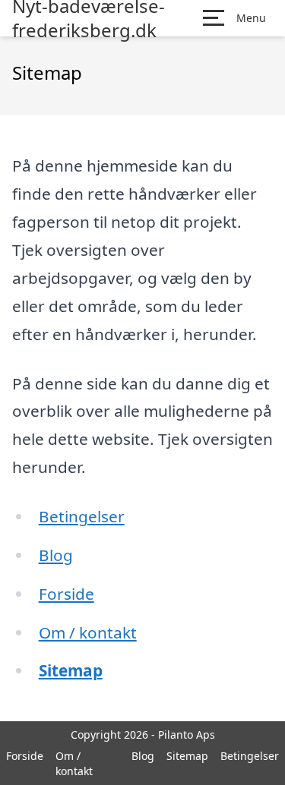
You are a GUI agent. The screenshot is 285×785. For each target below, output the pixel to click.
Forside (66, 593)
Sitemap (71, 670)
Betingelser (82, 516)
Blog (56, 555)
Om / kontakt (88, 632)
